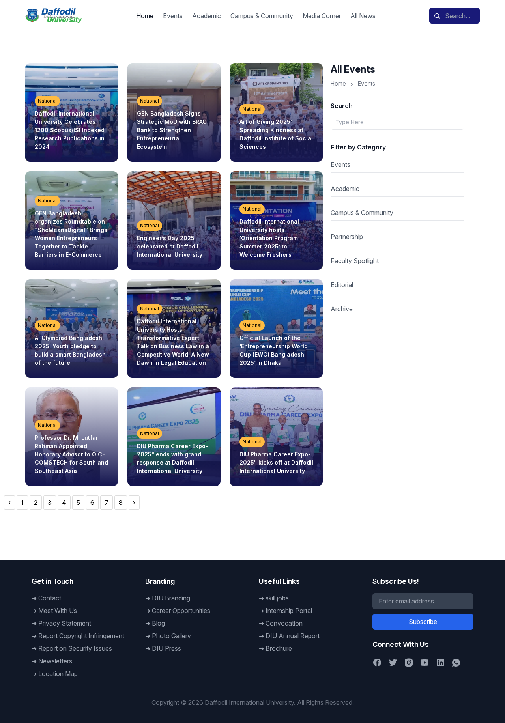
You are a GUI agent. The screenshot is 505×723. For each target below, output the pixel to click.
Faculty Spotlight (355, 261)
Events (173, 16)
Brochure (279, 648)
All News (363, 16)
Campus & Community (261, 16)
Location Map (58, 674)
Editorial (342, 285)
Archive (342, 309)
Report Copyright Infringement (81, 636)
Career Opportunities (181, 611)
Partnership (347, 237)
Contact (49, 598)
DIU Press (166, 648)
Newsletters (55, 661)
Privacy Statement (64, 623)
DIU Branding (171, 598)
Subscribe (423, 622)
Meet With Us (57, 611)
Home (144, 16)
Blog (158, 623)
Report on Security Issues (75, 648)
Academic (206, 16)
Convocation (284, 623)
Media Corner (322, 16)
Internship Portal (289, 611)
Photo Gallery (171, 636)
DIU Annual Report (293, 636)
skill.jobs (277, 598)
